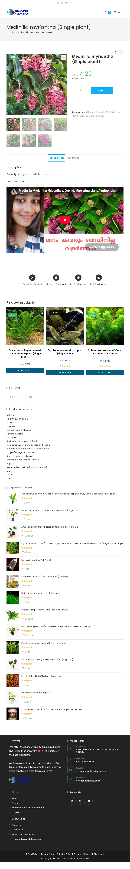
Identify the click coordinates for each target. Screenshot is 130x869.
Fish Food (17, 812)
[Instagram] (21, 396)
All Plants (89, 112)
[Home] (7, 32)
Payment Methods (82, 854)
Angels (10, 463)
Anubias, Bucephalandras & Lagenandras (27, 448)
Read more (65, 372)
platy (9, 471)
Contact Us (17, 829)
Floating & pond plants (17, 418)
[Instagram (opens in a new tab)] (62, 2)
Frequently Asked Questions (26, 839)
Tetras (9, 474)
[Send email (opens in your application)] (71, 2)
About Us (16, 825)
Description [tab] (57, 158)
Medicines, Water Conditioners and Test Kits (29, 444)
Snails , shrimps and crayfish (20, 456)
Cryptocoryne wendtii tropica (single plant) (65, 352)
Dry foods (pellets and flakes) (21, 441)
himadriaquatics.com (88, 780)
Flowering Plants (103, 112)
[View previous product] (116, 51)
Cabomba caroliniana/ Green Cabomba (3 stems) (105, 352)
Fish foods (11, 437)
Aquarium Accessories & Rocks (22, 459)
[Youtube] (30, 396)
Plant (14, 798)
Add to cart (102, 90)
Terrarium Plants (14, 433)
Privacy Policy (47, 854)
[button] (63, 57)
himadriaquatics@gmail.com (92, 771)
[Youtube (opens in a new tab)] (66, 2)
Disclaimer (99, 854)
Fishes (9, 422)
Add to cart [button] (25, 370)
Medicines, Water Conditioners (28, 807)
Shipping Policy (64, 854)
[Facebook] (11, 396)
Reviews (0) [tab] (74, 158)
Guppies (10, 426)
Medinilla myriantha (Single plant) (37, 32)
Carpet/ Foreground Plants (20, 452)
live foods (11, 478)
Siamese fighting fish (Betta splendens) (26, 467)
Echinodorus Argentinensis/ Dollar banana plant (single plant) (25, 353)
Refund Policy (32, 854)
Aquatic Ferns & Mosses (18, 429)
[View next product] (121, 51)
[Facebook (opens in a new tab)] (58, 2)
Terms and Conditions (23, 834)
